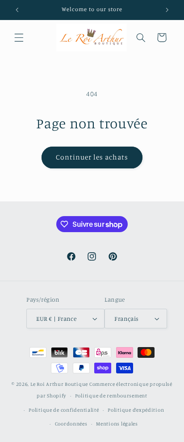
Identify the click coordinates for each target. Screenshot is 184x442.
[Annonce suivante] (167, 10)
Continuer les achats (92, 157)
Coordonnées (71, 424)
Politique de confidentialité (64, 410)
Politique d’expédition (136, 410)
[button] (18, 37)
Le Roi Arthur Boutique (59, 384)
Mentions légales (117, 424)
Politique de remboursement (111, 396)
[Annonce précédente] (17, 10)
